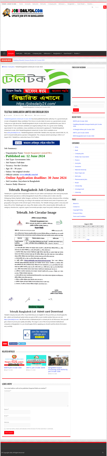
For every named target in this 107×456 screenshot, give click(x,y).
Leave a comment (41, 115)
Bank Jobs (35, 4)
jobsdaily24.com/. (14, 319)
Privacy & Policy (77, 213)
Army (76, 147)
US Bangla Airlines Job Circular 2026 (83, 129)
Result (77, 182)
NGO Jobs (43, 4)
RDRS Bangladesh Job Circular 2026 (83, 136)
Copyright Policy (78, 210)
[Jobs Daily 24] (23, 12)
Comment (7, 391)
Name (6, 409)
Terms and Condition (79, 216)
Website (6, 422)
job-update (9, 115)
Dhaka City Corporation (82, 157)
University (78, 192)
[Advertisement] (53, 33)
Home (21, 4)
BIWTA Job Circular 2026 (13, 368)
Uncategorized (79, 189)
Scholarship (78, 186)
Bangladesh (71, 4)
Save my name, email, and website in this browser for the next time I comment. (29, 429)
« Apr (87, 239)
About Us (76, 203)
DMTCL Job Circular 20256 (35, 368)
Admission (62, 4)
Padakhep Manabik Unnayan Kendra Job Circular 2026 (29, 60)
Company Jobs (52, 4)
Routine (90, 4)
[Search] (104, 7)
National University (80, 169)
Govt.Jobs (28, 4)
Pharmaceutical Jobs (81, 179)
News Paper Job (80, 173)
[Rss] (92, 7)
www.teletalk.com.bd (29, 175)
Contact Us (76, 207)
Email (6, 416)
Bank (76, 150)
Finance (77, 160)
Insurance (78, 166)
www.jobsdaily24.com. (14, 132)
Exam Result (81, 4)
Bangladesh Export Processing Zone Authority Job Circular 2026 (58, 369)
